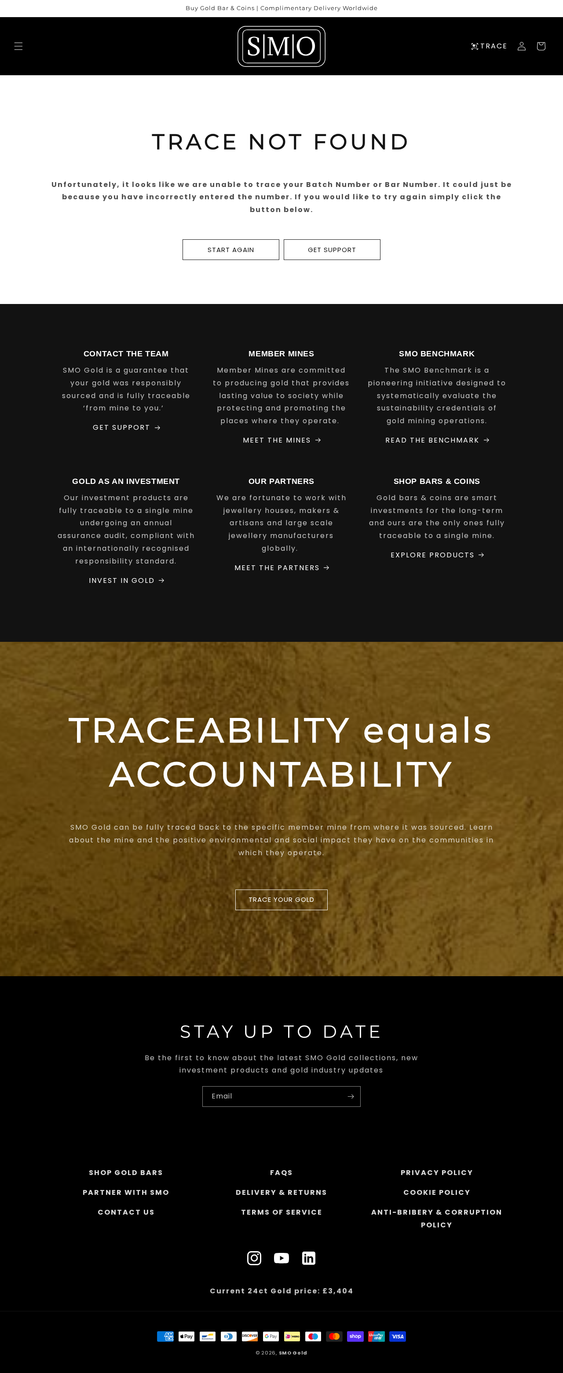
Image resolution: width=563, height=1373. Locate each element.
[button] (18, 46)
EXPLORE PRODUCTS (433, 555)
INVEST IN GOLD (122, 580)
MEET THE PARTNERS (277, 568)
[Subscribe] (350, 1096)
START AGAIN (231, 249)
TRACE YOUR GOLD (281, 899)
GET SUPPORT (332, 249)
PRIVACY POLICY (437, 1173)
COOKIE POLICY (437, 1192)
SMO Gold (293, 1352)
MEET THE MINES (277, 440)
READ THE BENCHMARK (432, 440)
